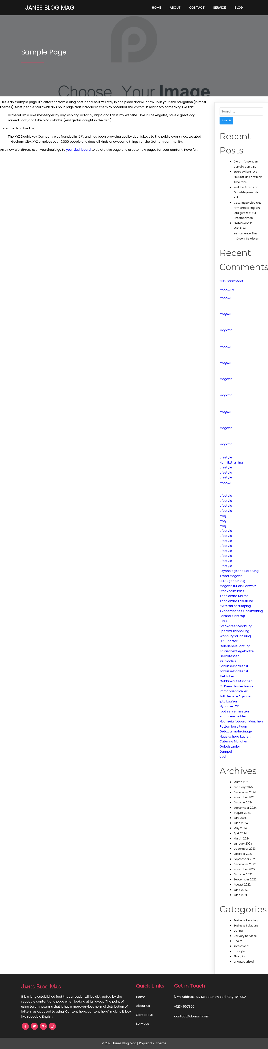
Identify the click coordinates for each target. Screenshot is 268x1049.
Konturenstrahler (233, 716)
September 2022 (245, 879)
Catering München (234, 741)
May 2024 (240, 828)
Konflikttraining (231, 462)
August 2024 (242, 813)
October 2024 (243, 802)
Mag (223, 516)
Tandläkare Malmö (234, 596)
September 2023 (245, 859)
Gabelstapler (230, 746)
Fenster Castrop (232, 616)
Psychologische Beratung (239, 571)
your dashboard (78, 149)
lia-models (228, 661)
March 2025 (242, 782)
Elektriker (227, 676)
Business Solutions (246, 925)
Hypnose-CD (230, 706)
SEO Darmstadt (231, 281)
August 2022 (242, 885)
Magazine (227, 289)
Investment (242, 946)
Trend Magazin (231, 576)
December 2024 (245, 792)
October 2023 (243, 854)
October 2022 (243, 874)
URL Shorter (229, 641)
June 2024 (241, 823)
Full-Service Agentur (235, 696)
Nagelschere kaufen (235, 736)
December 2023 (245, 849)
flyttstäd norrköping (235, 606)
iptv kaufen (228, 701)
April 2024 (240, 833)
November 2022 (244, 869)
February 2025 (243, 787)
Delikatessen (229, 656)
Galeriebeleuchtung (235, 646)
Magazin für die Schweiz (238, 586)
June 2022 (241, 890)
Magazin (226, 297)
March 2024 (242, 838)
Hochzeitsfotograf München (241, 721)
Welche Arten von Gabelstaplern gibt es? (246, 192)
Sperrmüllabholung (234, 631)
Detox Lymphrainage (236, 731)
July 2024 (240, 818)
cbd (223, 756)
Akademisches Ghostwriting (241, 611)
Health (238, 941)
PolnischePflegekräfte (237, 651)
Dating (238, 931)
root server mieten (234, 711)
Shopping (240, 956)
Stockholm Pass (232, 591)
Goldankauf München (236, 681)
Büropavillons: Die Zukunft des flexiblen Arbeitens (248, 177)
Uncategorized (244, 962)
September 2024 (245, 808)
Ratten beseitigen (233, 726)
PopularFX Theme (152, 1043)
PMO (223, 621)
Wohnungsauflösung (235, 636)
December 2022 (245, 864)
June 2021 (240, 895)
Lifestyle (226, 457)
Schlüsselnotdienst (234, 666)
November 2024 (245, 797)
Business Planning (246, 920)
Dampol (226, 751)
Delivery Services (245, 936)
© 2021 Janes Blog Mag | (120, 1043)
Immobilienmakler (234, 691)
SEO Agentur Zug (232, 581)
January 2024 (243, 844)
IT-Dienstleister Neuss (236, 686)
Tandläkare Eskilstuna (236, 601)
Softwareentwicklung (236, 626)
